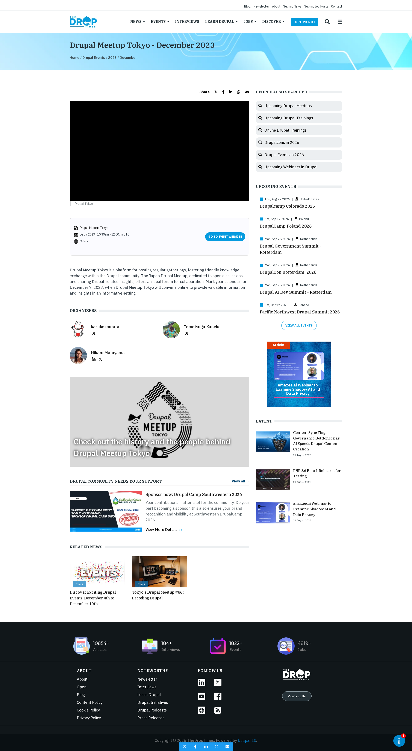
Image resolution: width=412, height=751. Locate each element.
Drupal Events (93, 57)
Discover (271, 21)
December (128, 57)
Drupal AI (305, 22)
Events (158, 21)
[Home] (83, 22)
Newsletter (261, 6)
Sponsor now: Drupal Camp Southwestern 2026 (193, 494)
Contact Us (297, 696)
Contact (336, 6)
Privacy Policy (89, 717)
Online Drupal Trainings (285, 130)
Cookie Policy (88, 710)
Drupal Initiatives (152, 702)
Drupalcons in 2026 (281, 142)
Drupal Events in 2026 (284, 154)
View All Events (299, 325)
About (276, 6)
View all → (240, 481)
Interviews (187, 21)
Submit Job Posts (316, 6)
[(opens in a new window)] (94, 332)
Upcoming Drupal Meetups (288, 105)
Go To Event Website (225, 237)
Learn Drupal (219, 21)
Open (81, 686)
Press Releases (150, 717)
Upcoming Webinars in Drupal (290, 166)
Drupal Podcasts (152, 710)
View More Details (161, 529)
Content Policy (89, 702)
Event (79, 584)
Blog (247, 6)
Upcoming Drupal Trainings (288, 118)
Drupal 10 (247, 740)
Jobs (248, 21)
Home (74, 57)
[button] (208, 92)
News (135, 21)
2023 (112, 57)
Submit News (292, 6)
